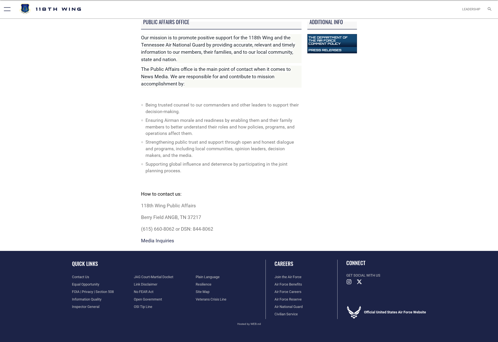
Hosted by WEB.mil (249, 323)
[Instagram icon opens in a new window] (349, 282)
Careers (283, 263)
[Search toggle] (490, 9)
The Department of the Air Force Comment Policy (328, 40)
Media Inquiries (157, 241)
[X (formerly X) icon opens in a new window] (359, 282)
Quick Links (85, 263)
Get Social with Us (363, 275)
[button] (6, 9)
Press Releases (325, 50)
